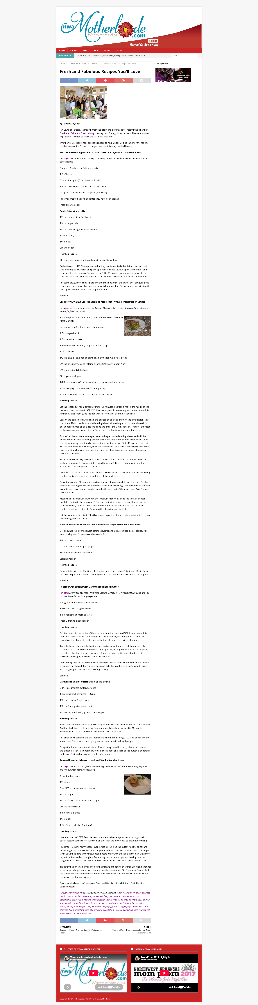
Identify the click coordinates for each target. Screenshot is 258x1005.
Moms (86, 50)
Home (62, 50)
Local (119, 50)
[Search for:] (184, 55)
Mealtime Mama (78, 63)
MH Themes (106, 999)
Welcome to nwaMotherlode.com (82, 949)
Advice (107, 50)
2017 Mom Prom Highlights (148, 949)
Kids (96, 50)
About (73, 50)
